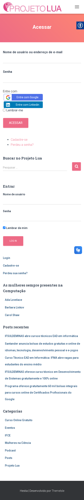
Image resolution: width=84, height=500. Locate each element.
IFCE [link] (8, 435)
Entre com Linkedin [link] (27, 104)
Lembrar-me (14, 110)
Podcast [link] (10, 450)
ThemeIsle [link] (58, 490)
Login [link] (6, 257)
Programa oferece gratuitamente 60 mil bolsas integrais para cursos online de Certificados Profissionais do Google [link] (41, 393)
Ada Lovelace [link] (13, 299)
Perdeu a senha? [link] (22, 145)
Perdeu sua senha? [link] (15, 273)
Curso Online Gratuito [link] (18, 420)
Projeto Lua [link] (12, 465)
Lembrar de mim (16, 228)
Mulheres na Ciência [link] (18, 442)
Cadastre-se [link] (19, 139)
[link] (34, 7)
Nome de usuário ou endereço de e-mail (32, 52)
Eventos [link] (10, 427)
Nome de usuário (14, 194)
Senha (7, 72)
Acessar (15, 123)
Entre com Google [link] (27, 97)
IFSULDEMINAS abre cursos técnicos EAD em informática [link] (41, 336)
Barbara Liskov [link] (14, 307)
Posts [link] (8, 457)
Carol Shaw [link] (12, 315)
